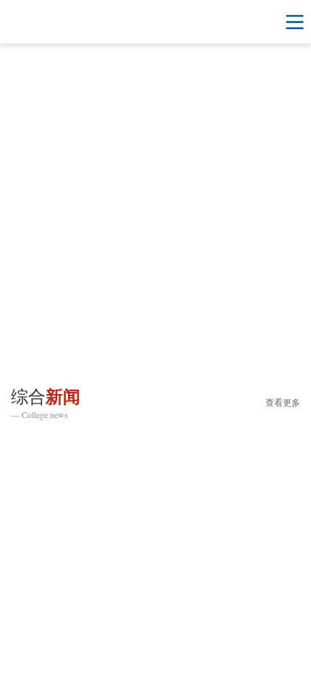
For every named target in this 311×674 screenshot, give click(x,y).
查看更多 (282, 403)
